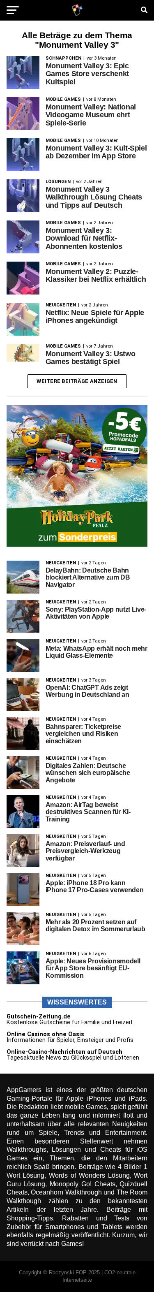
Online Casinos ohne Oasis (45, 1034)
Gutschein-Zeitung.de (39, 1016)
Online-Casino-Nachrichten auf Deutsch (64, 1051)
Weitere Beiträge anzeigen (77, 381)
